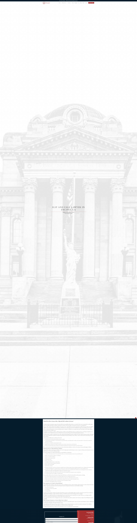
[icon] (135, 417)
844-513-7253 (91, 2)
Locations (69, 2)
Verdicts (83, 2)
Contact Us (86, 2)
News (79, 2)
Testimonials (75, 2)
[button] (59, 2)
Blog (80, 2)
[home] (46, 3)
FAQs (73, 2)
